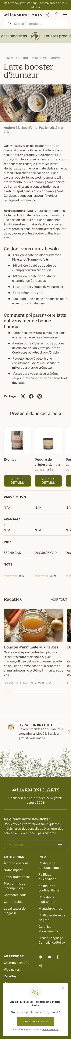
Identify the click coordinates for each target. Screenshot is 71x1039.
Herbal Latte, (13, 58)
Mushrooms (51, 58)
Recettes (10, 976)
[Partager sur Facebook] (31, 396)
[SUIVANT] (68, 732)
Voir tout (59, 599)
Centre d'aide (13, 902)
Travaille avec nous (17, 877)
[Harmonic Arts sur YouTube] (49, 957)
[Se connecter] (48, 14)
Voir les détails (17, 480)
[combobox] (35, 24)
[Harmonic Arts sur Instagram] (57, 957)
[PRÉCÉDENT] (2, 732)
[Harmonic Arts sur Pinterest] (41, 965)
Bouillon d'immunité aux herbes (31, 647)
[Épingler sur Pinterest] (39, 396)
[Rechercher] (8, 24)
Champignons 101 (16, 963)
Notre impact (13, 870)
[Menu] (63, 14)
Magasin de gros (50, 908)
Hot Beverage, (33, 58)
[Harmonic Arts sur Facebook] (41, 957)
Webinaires (12, 969)
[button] (56, 14)
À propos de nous (16, 863)
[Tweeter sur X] (23, 396)
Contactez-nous (15, 895)
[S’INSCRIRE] (60, 844)
